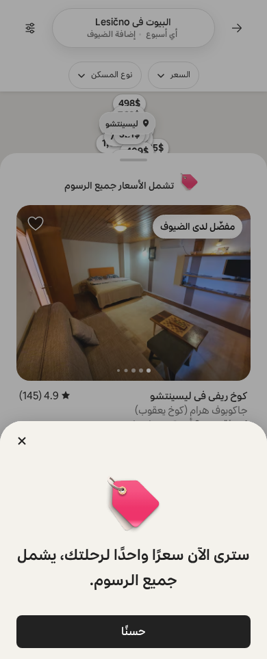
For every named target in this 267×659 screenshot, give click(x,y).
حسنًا (133, 631)
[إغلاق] (21, 440)
